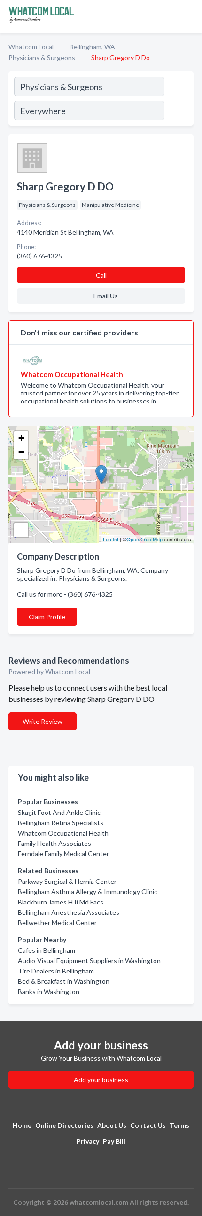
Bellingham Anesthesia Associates (68, 912)
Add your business (101, 1080)
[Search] (178, 99)
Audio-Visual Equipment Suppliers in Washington (89, 961)
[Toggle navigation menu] (189, 16)
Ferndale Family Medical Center (63, 854)
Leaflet (110, 539)
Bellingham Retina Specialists (60, 823)
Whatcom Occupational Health (63, 833)
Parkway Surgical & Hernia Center (67, 881)
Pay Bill (114, 1141)
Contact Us (148, 1125)
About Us (111, 1125)
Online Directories (64, 1125)
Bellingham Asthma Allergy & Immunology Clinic (87, 892)
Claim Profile (47, 617)
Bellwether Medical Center (57, 923)
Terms (179, 1125)
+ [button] (21, 438)
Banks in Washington (48, 992)
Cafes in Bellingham (46, 950)
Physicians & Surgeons (41, 57)
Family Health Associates (54, 843)
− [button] (21, 452)
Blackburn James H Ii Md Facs (60, 902)
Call (101, 275)
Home (22, 1125)
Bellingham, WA (92, 47)
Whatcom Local (31, 47)
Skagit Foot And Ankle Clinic (59, 812)
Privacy (88, 1141)
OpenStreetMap (144, 539)
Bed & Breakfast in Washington (63, 981)
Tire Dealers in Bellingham (56, 971)
